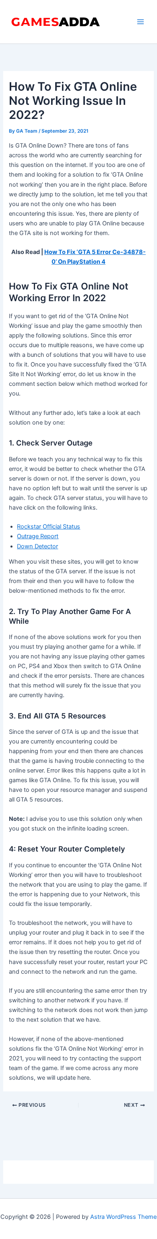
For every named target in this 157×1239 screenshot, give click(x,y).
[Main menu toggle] (140, 21)
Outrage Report (37, 536)
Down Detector (37, 546)
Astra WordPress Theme (123, 1216)
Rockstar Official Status (48, 526)
